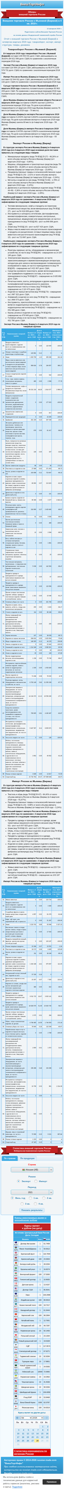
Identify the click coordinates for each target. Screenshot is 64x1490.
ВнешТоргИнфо (32, 4)
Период (32, 1187)
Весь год (20, 1198)
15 (42, 1434)
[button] (32, 1210)
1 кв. (36, 1198)
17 (18, 1437)
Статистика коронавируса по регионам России (30, 1452)
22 (42, 1437)
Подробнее (17, 1487)
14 (37, 1434)
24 (18, 1441)
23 (47, 1437)
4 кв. (41, 1204)
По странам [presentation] (10, 1158)
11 (23, 1434)
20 (33, 1437)
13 (33, 1434)
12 (28, 1434)
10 (18, 1434)
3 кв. (27, 1204)
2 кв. (49, 1198)
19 (28, 1437)
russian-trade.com (23, 1473)
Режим (32, 1176)
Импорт (43, 1181)
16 (47, 1434)
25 (23, 1441)
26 (28, 1441)
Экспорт (26, 1181)
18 (23, 1437)
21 (37, 1437)
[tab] (10, 1158)
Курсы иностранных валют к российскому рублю (30, 1218)
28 (37, 1441)
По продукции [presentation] (27, 1158)
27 (33, 1441)
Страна (32, 1164)
